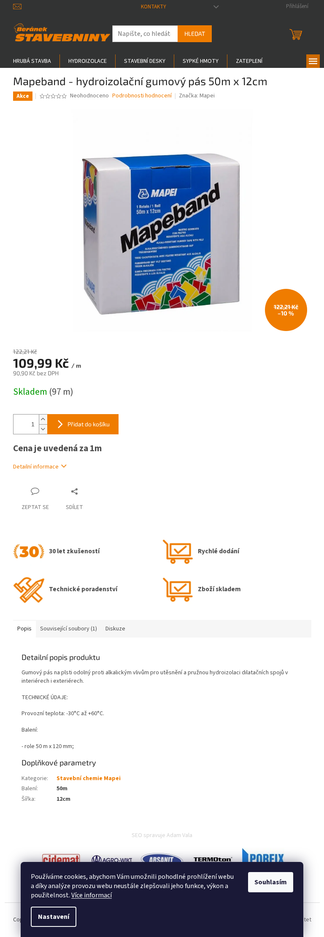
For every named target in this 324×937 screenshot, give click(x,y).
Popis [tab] (24, 629)
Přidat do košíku (89, 424)
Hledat (194, 33)
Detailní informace (36, 467)
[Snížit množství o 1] (43, 429)
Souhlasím (270, 882)
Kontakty (153, 7)
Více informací (91, 895)
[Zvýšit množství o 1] (43, 419)
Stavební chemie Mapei (89, 778)
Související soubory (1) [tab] (68, 629)
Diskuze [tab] (115, 629)
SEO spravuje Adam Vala (162, 835)
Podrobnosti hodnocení (142, 96)
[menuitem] (32, 61)
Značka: (197, 96)
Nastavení (53, 916)
